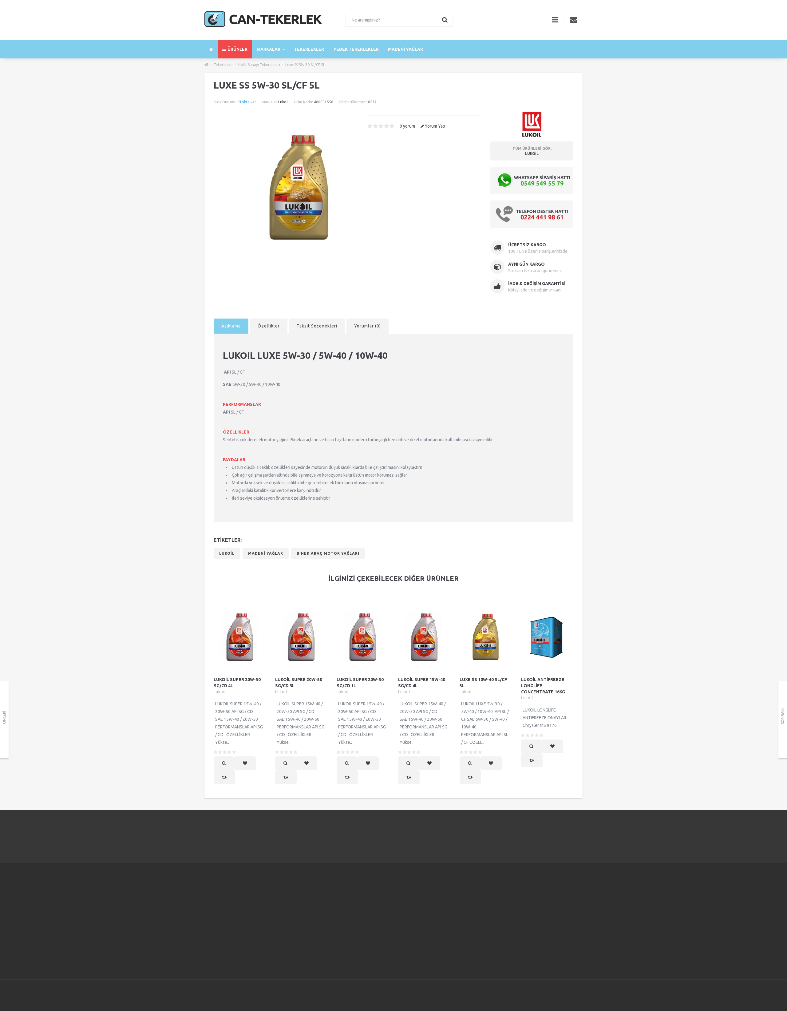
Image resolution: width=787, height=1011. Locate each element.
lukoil (227, 553)
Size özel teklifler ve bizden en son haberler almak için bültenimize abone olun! (537, 902)
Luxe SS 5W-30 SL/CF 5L (305, 65)
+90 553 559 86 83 (231, 914)
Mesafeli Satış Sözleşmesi (325, 921)
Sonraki (783, 716)
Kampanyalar (442, 906)
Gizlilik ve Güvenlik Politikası (328, 913)
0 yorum (407, 126)
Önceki (4, 717)
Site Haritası (441, 921)
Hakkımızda (312, 898)
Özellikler (269, 325)
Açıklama (231, 325)
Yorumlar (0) (367, 325)
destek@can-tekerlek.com (238, 945)
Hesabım (374, 906)
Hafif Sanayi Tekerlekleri (259, 65)
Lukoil (283, 102)
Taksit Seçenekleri (317, 325)
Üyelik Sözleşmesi (318, 906)
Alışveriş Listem (380, 929)
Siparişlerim (377, 921)
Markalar (269, 49)
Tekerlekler (309, 49)
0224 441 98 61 (551, 836)
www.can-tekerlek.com (235, 956)
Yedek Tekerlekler (356, 49)
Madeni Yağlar (405, 49)
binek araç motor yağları (328, 553)
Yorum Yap (435, 126)
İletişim (372, 898)
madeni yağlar (265, 553)
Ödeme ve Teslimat (319, 936)
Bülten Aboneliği (446, 913)
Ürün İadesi (376, 913)
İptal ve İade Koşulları (321, 929)
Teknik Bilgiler (314, 944)
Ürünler (237, 49)
